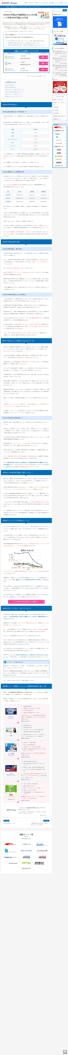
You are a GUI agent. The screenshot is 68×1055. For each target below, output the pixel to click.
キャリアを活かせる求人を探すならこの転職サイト (26, 601)
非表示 (14, 82)
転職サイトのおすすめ (29, 2)
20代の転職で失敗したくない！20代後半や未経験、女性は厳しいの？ (60, 54)
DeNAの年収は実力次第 (10, 87)
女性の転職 (56, 107)
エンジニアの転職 (59, 2)
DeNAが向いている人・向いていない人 (14, 96)
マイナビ (11, 69)
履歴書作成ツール (57, 119)
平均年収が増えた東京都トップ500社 (31, 153)
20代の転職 (51, 2)
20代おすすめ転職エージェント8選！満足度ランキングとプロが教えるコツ (60, 61)
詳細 (43, 57)
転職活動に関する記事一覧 (59, 116)
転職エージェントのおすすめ (41, 2)
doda (9, 63)
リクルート (11, 57)
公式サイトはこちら (25, 721)
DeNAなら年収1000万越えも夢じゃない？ (14, 91)
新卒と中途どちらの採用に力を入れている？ (15, 89)
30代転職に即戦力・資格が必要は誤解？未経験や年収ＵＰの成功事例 (60, 68)
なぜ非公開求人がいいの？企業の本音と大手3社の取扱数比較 (60, 74)
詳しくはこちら (43, 815)
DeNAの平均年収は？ (10, 85)
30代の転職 (56, 113)
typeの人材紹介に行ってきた (9, 822)
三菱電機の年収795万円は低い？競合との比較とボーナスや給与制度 (40, 822)
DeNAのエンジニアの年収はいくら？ (13, 94)
